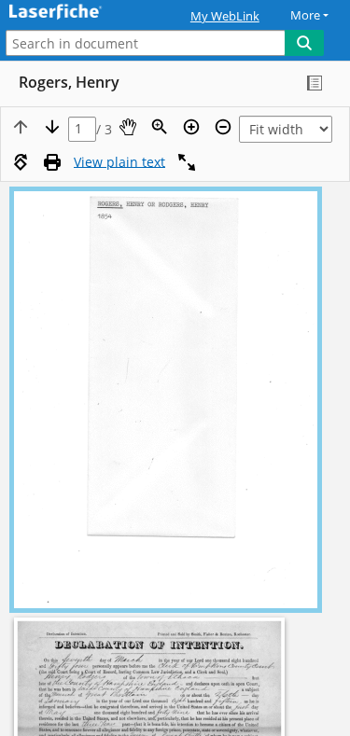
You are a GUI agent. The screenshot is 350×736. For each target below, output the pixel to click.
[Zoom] (159, 127)
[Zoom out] (223, 127)
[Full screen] (187, 162)
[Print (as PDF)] (52, 162)
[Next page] (52, 127)
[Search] (304, 43)
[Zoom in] (191, 127)
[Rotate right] (20, 162)
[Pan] (128, 127)
